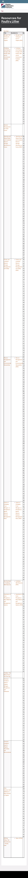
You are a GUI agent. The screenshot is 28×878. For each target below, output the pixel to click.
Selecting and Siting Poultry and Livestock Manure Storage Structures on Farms (7, 142)
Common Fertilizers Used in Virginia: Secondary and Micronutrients (7, 747)
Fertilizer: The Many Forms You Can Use (7, 674)
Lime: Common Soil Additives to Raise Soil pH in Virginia (7, 792)
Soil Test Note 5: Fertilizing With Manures (7, 583)
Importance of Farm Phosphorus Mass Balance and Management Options (7, 600)
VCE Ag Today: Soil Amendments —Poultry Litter (7, 842)
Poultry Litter (10, 21)
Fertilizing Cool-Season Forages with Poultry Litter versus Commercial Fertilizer (7, 53)
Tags (2, 11)
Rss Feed (6, 31)
